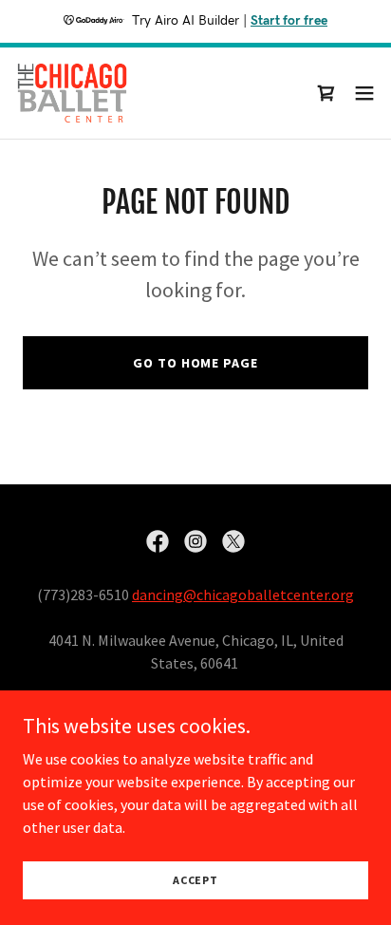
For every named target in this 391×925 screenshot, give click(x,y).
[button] (364, 93)
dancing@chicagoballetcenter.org (243, 594)
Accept (195, 880)
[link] (72, 93)
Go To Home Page (195, 362)
